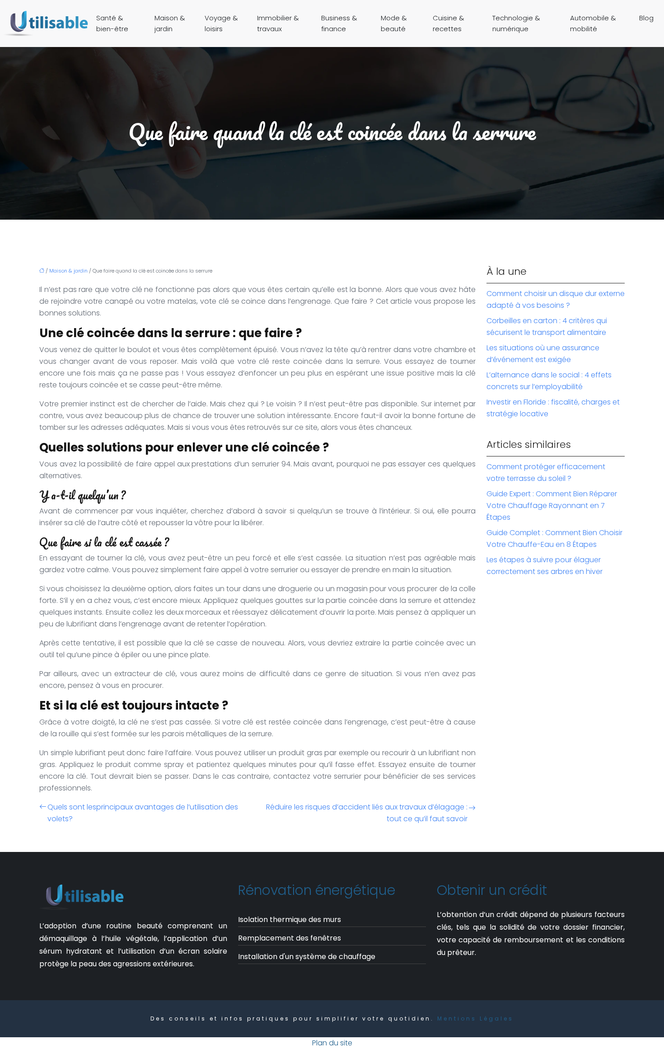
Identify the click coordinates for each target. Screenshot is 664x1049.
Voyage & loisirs (221, 23)
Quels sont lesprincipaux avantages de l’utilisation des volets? (142, 813)
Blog (646, 18)
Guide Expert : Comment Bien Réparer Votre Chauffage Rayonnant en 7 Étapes (551, 505)
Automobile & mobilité (593, 23)
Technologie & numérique (516, 23)
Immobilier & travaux (278, 23)
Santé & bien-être (112, 23)
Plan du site (332, 1043)
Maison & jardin (169, 23)
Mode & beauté (394, 23)
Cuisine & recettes (448, 23)
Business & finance (339, 23)
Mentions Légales (475, 1018)
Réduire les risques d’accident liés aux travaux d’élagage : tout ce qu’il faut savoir (367, 813)
